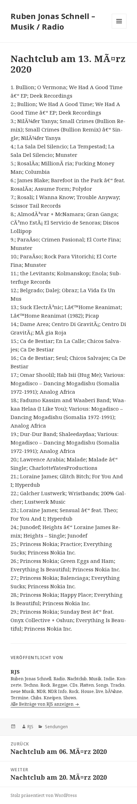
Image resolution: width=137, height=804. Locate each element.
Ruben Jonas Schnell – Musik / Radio (53, 21)
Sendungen (56, 727)
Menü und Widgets (119, 28)
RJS (30, 727)
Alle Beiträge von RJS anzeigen (42, 704)
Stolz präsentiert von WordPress (44, 795)
